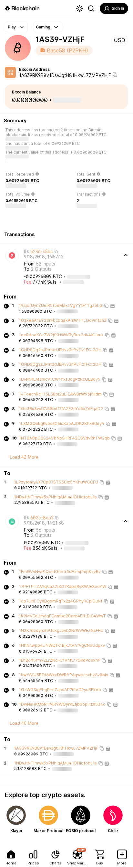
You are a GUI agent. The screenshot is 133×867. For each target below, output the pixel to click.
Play (12, 27)
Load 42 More (24, 457)
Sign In (118, 8)
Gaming (43, 27)
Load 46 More (24, 723)
